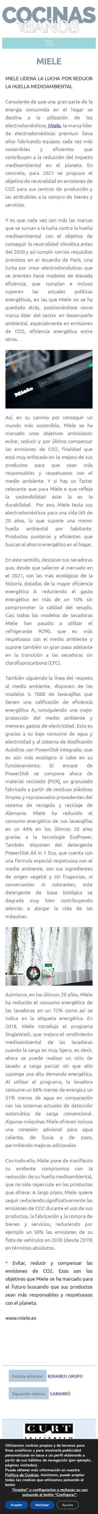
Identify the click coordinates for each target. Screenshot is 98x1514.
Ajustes (67, 1505)
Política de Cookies (22, 1475)
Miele (54, 125)
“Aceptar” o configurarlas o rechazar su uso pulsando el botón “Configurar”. (50, 1492)
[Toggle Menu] (49, 43)
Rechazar (42, 1505)
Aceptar (16, 1505)
